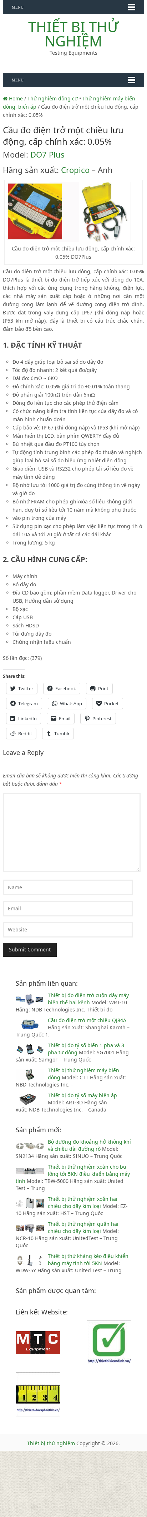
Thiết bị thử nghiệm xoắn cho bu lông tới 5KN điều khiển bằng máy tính (73, 1173)
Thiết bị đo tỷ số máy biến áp (82, 1095)
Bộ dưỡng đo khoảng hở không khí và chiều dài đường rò (89, 1145)
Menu (18, 7)
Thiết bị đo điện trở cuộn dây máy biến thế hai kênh (88, 999)
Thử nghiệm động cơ (52, 98)
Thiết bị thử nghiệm (73, 34)
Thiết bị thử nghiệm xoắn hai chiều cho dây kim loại (82, 1202)
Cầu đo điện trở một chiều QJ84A (87, 1020)
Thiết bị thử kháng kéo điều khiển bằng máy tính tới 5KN (88, 1260)
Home (15, 98)
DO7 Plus (47, 154)
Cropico (75, 169)
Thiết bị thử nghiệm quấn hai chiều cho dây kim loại (83, 1227)
